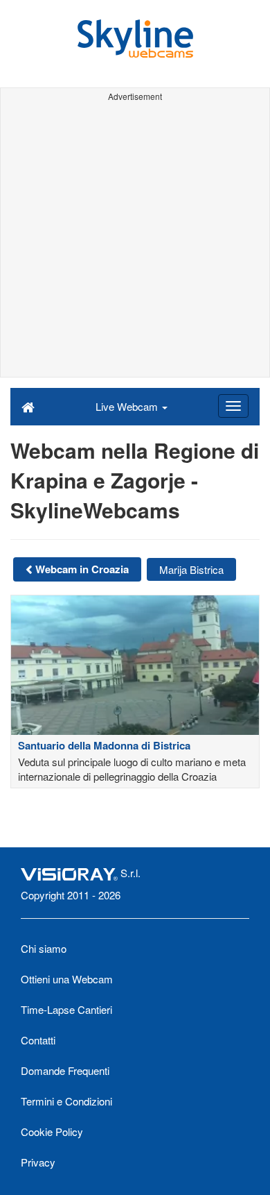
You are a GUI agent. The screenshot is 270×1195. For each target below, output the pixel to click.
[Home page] (28, 406)
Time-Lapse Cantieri (66, 1009)
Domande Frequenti (65, 1070)
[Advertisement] (135, 241)
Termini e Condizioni (66, 1101)
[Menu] (233, 406)
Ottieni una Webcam (67, 979)
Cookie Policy (52, 1131)
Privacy (38, 1162)
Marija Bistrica (191, 569)
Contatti (38, 1040)
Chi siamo (43, 948)
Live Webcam (128, 406)
